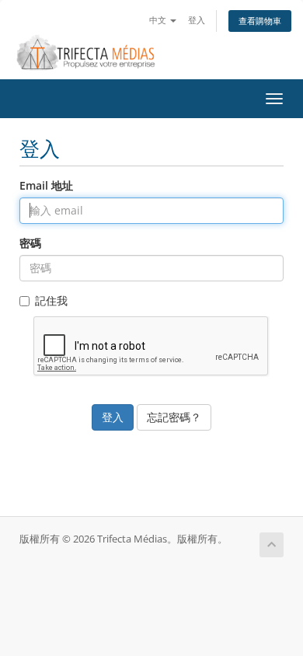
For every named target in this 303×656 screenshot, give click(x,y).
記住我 (51, 300)
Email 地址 (46, 185)
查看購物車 (260, 20)
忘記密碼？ (174, 417)
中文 (159, 20)
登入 (196, 20)
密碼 (30, 243)
